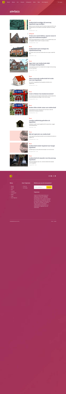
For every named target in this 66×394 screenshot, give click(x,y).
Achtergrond (28, 2)
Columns (22, 2)
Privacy (52, 221)
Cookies (55, 221)
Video (39, 2)
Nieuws (13, 2)
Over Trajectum (45, 2)
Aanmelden (49, 187)
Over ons (25, 186)
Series (34, 2)
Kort (18, 2)
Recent (8, 2)
